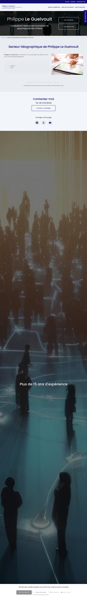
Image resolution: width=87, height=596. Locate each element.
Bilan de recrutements (68, 7)
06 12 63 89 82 (68, 20)
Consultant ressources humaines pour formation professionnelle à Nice (43, 85)
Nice (12, 67)
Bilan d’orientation (80, 7)
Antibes (13, 66)
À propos (73, 1)
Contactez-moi (81, 1)
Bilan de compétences (54, 7)
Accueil (67, 1)
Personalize (55, 592)
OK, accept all (24, 592)
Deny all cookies (41, 592)
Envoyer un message (43, 108)
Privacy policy (66, 592)
